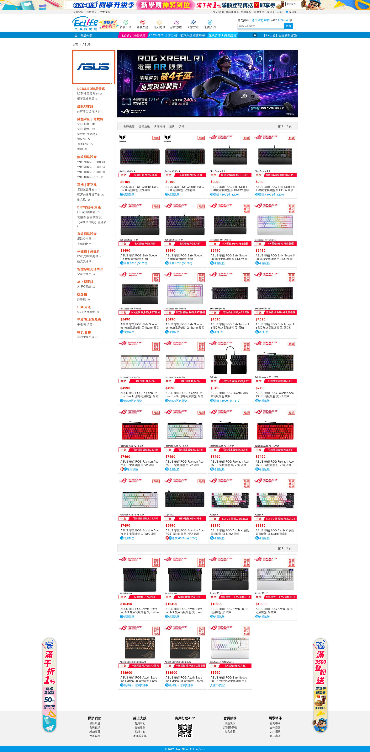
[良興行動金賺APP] (185, 739)
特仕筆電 (257, 20)
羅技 (267, 20)
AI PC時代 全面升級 (163, 35)
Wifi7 (274, 20)
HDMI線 (283, 20)
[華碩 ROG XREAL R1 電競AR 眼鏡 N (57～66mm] (207, 83)
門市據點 (105, 11)
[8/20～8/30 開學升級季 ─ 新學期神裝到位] (185, 5)
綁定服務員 (232, 11)
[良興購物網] (85, 29)
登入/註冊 (218, 11)
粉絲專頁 (92, 11)
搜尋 (288, 26)
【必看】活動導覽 (133, 35)
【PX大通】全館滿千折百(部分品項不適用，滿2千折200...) (290, 35)
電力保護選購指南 (193, 35)
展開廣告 (291, 3)
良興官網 (78, 11)
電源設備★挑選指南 (222, 35)
